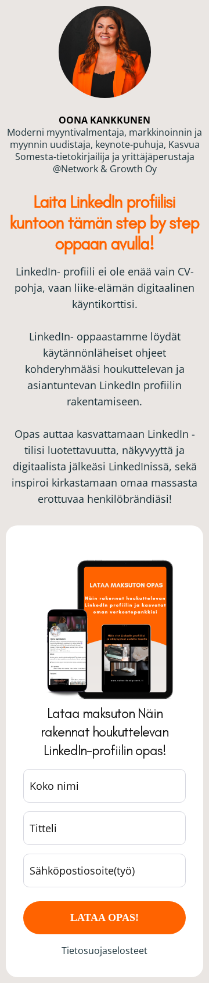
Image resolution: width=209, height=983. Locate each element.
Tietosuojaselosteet (104, 950)
